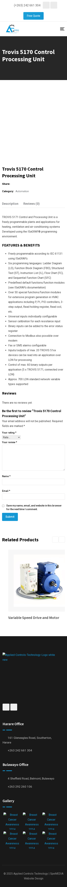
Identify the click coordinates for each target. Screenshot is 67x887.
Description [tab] (10, 203)
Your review (9, 442)
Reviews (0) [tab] (31, 203)
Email (6, 491)
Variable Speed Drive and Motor (33, 617)
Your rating (9, 432)
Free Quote (33, 15)
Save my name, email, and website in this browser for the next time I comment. (34, 507)
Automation (22, 191)
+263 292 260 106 (20, 786)
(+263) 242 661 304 (27, 5)
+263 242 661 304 (20, 750)
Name (6, 476)
